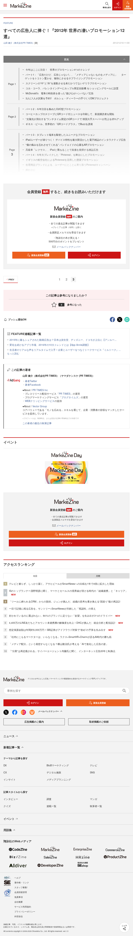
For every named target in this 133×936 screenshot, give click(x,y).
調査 (49, 799)
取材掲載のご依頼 (99, 721)
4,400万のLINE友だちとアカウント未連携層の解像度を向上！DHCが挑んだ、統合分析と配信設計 (62, 622)
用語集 (7, 830)
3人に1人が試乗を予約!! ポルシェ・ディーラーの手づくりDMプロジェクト (67, 98)
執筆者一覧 (96, 806)
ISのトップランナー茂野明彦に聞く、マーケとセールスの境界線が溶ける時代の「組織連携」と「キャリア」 (68, 590)
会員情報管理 (20, 892)
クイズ (7, 806)
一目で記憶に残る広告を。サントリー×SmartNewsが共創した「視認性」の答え (52, 608)
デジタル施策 (54, 772)
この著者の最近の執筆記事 (37, 423)
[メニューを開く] (5, 5)
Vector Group (39, 406)
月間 (98, 575)
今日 (35, 575)
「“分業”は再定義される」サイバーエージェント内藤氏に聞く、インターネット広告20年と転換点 (62, 651)
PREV (11, 279)
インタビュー (10, 799)
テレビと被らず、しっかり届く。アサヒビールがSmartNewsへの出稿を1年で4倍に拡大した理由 (61, 583)
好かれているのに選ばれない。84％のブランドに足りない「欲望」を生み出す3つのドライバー (61, 615)
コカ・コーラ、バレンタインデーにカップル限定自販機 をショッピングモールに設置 (72, 88)
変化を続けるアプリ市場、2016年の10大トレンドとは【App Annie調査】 (50, 344)
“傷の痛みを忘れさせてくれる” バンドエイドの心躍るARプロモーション (65, 144)
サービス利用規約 (22, 906)
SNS (92, 772)
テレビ (93, 765)
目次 (66, 59)
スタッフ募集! (20, 887)
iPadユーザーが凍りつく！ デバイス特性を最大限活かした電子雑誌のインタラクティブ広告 (76, 139)
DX (5, 765)
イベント (9, 819)
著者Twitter (31, 381)
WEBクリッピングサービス (40, 401)
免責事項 (18, 896)
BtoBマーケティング (58, 765)
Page (12, 84)
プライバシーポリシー (24, 911)
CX (5, 772)
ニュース (9, 736)
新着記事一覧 (11, 747)
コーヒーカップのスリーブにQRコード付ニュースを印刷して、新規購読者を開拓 (70, 114)
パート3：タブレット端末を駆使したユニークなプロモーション (60, 134)
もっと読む (13, 353)
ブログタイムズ (69, 397)
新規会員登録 (39, 255)
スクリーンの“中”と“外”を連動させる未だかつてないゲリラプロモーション (66, 83)
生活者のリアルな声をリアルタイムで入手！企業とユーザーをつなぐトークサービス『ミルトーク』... (65, 349)
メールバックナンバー (68, 246)
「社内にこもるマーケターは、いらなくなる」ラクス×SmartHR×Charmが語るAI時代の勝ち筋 (60, 637)
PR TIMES (64, 393)
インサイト (9, 779)
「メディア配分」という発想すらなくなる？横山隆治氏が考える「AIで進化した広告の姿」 (58, 644)
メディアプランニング (59, 779)
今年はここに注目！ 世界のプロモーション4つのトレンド (58, 69)
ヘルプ (17, 877)
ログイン (96, 255)
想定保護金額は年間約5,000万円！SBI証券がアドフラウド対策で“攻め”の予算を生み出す (57, 629)
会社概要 (18, 901)
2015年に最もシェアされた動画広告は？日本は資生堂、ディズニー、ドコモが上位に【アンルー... (63, 339)
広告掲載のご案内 (34, 721)
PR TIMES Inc (40, 390)
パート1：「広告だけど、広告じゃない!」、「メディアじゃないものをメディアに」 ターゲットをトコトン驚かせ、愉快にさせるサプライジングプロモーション (75, 76)
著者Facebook (33, 384)
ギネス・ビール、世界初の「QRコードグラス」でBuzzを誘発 (59, 124)
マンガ (93, 799)
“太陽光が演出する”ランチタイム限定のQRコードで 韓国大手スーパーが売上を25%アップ (75, 119)
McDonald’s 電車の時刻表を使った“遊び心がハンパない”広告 (60, 93)
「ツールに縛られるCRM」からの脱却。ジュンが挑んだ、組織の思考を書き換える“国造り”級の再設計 (65, 601)
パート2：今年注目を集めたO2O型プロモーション (53, 109)
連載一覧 (51, 806)
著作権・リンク (21, 882)
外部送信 (18, 916)
